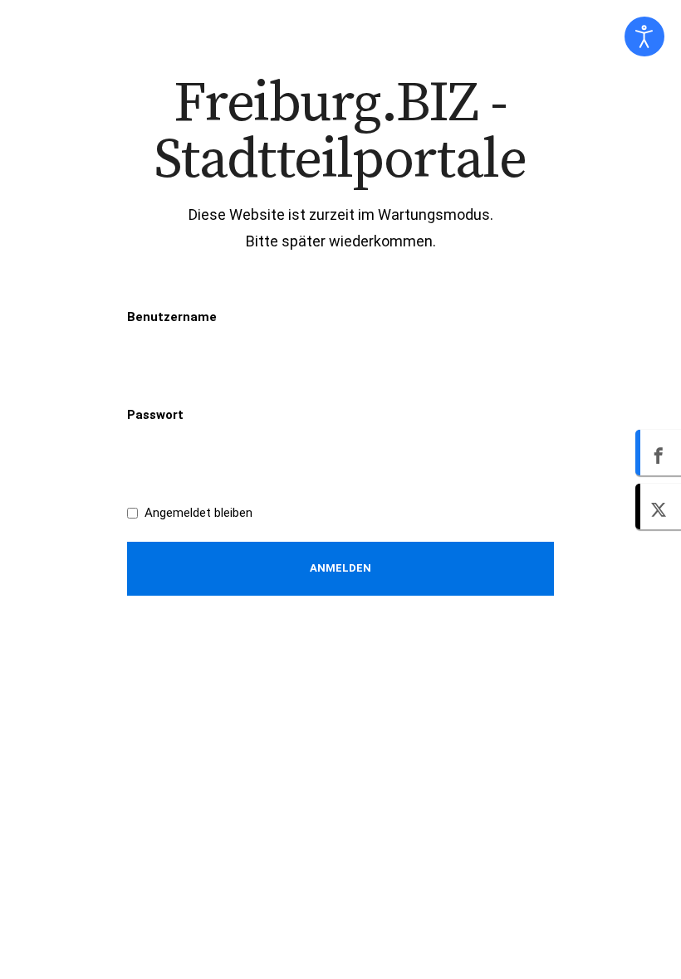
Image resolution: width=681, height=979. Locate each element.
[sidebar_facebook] (658, 452)
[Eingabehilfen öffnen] (644, 36)
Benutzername (172, 316)
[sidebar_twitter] (658, 506)
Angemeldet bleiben (198, 512)
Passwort (155, 414)
